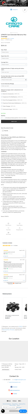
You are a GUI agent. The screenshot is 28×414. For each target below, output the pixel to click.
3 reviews (12, 38)
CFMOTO (20, 326)
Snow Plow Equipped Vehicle (12, 100)
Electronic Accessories (11, 93)
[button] (5, 130)
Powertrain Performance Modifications (15, 103)
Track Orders (20, 225)
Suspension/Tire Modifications (13, 97)
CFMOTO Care (8, 39)
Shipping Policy (22, 403)
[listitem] (13, 309)
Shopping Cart (19, 229)
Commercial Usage (10, 109)
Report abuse (18, 407)
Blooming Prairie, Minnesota (8, 329)
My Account (8, 225)
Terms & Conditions (7, 403)
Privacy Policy (15, 403)
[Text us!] (23, 411)
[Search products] (25, 10)
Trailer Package (9, 106)
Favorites (8, 229)
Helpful (5, 256)
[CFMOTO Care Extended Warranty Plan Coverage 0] (14, 22)
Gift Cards (8, 234)
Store (2, 39)
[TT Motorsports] (8, 3)
